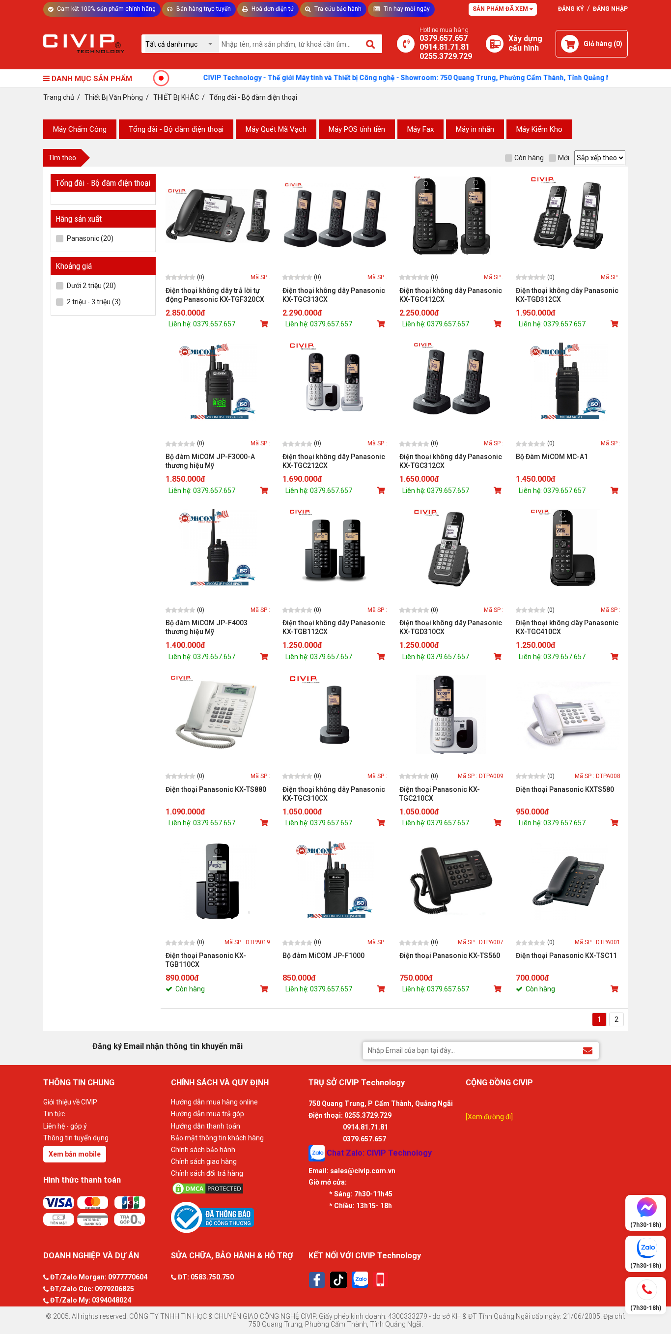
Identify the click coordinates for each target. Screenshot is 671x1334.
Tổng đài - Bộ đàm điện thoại (176, 129)
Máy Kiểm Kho (539, 129)
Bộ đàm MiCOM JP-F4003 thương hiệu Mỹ (207, 627)
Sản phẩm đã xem (501, 8)
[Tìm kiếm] (371, 43)
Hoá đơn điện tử (272, 8)
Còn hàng (529, 158)
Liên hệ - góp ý (65, 1126)
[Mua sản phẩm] (265, 324)
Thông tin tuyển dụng (76, 1138)
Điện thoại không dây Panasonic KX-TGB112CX (333, 627)
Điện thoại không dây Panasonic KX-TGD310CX (450, 627)
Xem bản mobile (75, 1154)
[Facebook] (316, 1280)
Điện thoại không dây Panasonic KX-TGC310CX (333, 793)
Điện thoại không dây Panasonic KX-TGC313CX (333, 295)
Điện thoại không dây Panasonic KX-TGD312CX (567, 295)
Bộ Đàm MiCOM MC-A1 (552, 457)
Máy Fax (420, 129)
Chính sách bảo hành (203, 1150)
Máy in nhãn (475, 129)
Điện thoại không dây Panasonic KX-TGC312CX (450, 461)
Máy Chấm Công (80, 129)
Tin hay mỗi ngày (406, 8)
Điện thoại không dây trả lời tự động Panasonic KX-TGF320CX (215, 295)
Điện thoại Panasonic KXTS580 (565, 789)
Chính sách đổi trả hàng (207, 1173)
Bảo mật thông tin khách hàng (217, 1138)
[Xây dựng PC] (494, 44)
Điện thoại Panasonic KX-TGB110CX (206, 960)
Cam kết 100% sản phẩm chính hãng (106, 8)
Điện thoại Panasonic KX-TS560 (449, 955)
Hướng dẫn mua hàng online (214, 1102)
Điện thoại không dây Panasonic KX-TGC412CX (450, 295)
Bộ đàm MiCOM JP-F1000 (323, 955)
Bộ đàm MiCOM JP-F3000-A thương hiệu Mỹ (210, 461)
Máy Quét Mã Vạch (276, 129)
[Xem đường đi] (489, 1117)
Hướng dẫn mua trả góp (207, 1114)
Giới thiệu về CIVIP (70, 1102)
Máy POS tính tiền (357, 129)
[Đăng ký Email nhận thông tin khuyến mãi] (588, 1050)
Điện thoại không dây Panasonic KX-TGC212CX (333, 461)
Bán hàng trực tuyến (203, 8)
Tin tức (54, 1114)
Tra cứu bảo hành (337, 8)
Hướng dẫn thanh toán (205, 1126)
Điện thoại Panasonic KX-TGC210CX (439, 793)
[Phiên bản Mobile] (380, 1279)
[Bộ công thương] (237, 1217)
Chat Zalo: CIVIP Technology (378, 1152)
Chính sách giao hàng (204, 1161)
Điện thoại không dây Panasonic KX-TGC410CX (567, 627)
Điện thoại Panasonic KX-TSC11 (566, 955)
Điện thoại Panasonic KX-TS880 (216, 789)
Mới (563, 158)
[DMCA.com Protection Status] (237, 1188)
